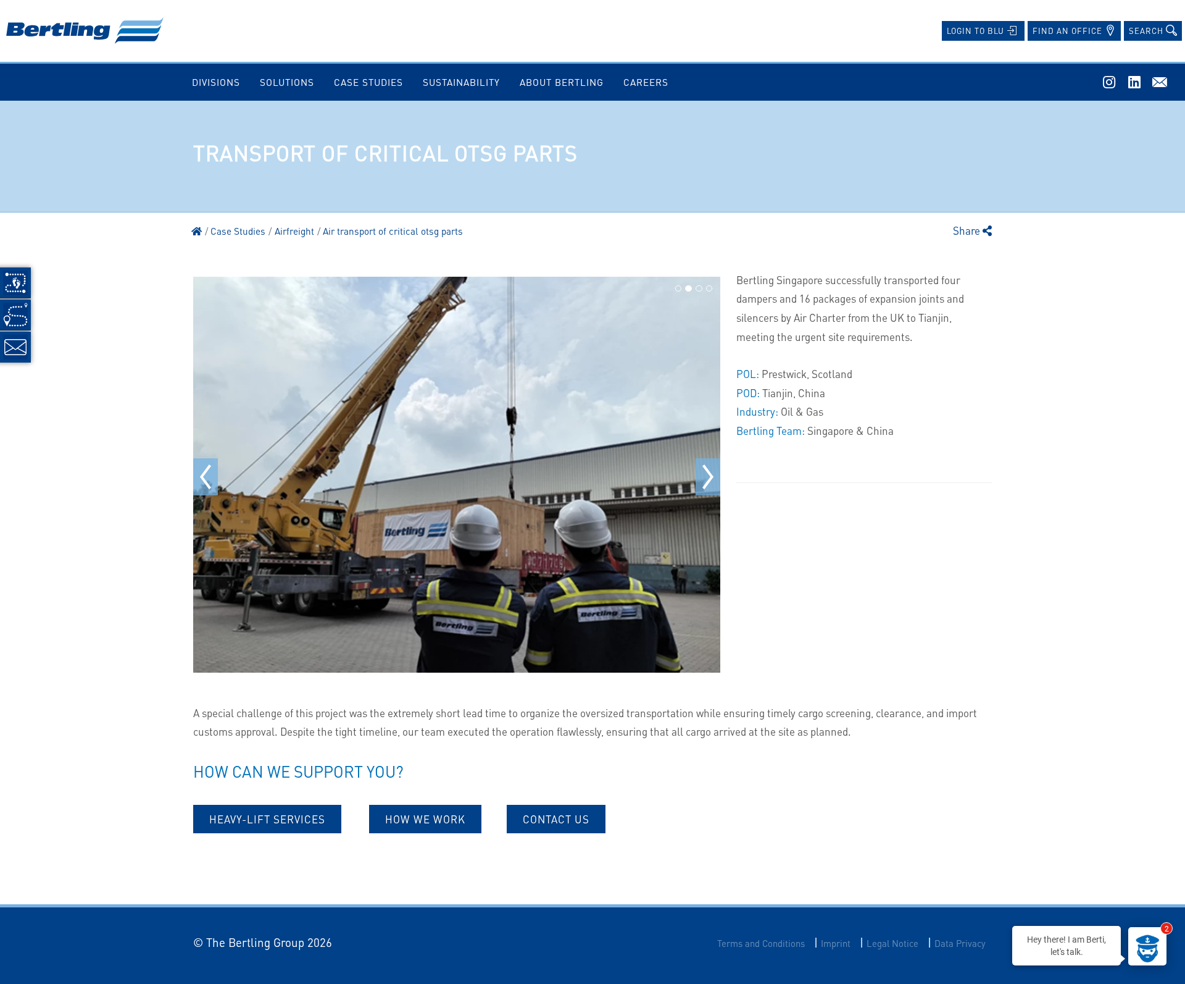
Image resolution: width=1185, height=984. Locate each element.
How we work (425, 819)
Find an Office (1069, 30)
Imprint (835, 943)
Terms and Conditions (761, 943)
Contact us (556, 819)
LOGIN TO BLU (977, 30)
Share (968, 230)
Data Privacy (960, 943)
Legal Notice (892, 943)
